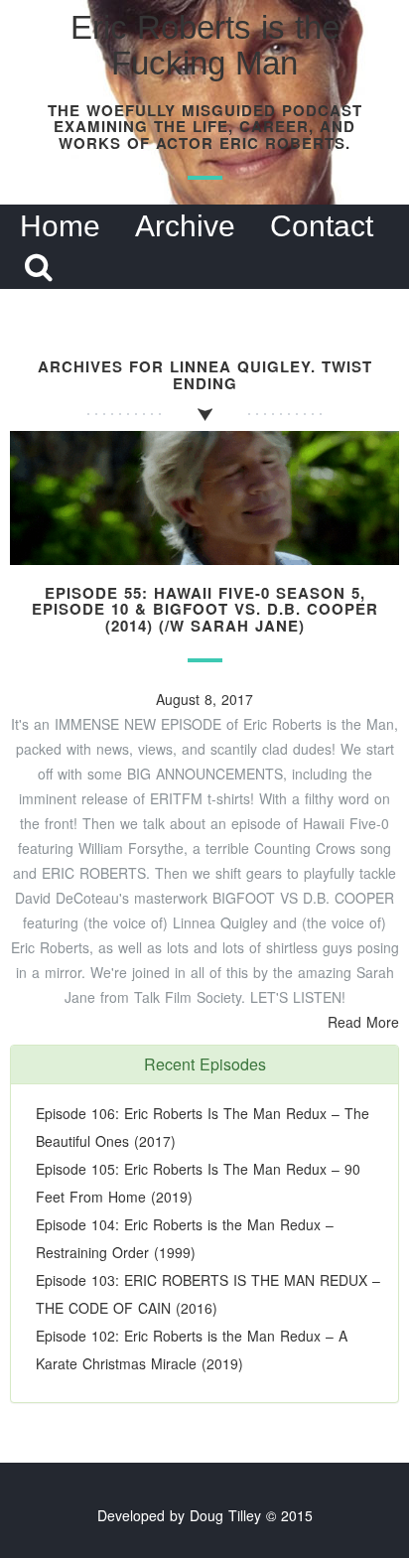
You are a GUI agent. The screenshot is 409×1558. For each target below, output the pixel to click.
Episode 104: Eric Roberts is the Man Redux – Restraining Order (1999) (185, 1238)
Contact (321, 226)
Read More (363, 1022)
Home (60, 226)
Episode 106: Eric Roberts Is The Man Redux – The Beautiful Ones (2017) (202, 1127)
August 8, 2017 (204, 699)
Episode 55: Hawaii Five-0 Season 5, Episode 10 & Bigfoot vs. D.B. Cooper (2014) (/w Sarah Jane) (205, 609)
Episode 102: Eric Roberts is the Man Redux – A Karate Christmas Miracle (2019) (191, 1349)
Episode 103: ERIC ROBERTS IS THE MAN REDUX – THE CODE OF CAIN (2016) (208, 1294)
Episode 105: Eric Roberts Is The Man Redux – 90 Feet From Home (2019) (198, 1182)
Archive (185, 226)
